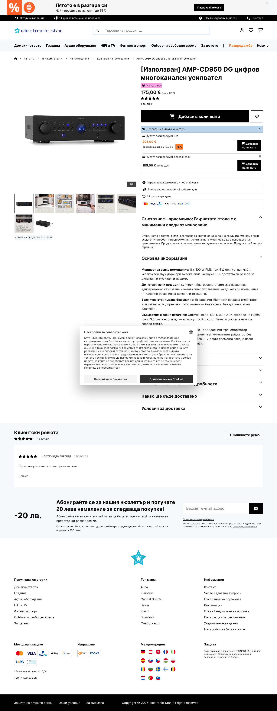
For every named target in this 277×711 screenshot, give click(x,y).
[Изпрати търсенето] (97, 30)
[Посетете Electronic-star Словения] (158, 678)
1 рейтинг (146, 103)
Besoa (145, 605)
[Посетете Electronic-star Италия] (173, 652)
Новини (263, 45)
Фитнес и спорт (25, 611)
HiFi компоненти (52, 58)
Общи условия (69, 703)
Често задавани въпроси (221, 18)
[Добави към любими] (257, 116)
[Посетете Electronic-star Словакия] (150, 660)
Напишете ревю (246, 435)
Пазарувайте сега (209, 7)
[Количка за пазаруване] (260, 30)
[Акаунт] (242, 30)
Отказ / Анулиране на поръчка (226, 611)
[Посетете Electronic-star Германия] (143, 652)
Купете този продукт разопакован (168, 156)
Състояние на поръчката (222, 599)
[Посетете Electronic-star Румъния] (143, 669)
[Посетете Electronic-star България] (150, 669)
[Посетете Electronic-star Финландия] (165, 669)
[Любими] (251, 30)
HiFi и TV (29, 58)
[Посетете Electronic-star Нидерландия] (143, 678)
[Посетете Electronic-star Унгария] (165, 660)
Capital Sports (151, 599)
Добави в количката (199, 116)
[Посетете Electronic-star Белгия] (173, 669)
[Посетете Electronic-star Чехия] (158, 660)
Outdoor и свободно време (34, 617)
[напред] (267, 46)
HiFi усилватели (80, 58)
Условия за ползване (215, 657)
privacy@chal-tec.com (245, 526)
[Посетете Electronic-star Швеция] (158, 669)
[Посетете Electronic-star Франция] (165, 652)
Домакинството (26, 587)
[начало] (19, 58)
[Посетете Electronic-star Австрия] (150, 652)
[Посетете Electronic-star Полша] (173, 660)
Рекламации (213, 605)
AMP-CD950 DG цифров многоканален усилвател (166, 58)
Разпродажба (240, 45)
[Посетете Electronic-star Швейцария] (158, 652)
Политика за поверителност (198, 519)
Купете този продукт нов (162, 135)
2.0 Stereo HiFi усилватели (113, 58)
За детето (21, 623)
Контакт (258, 18)
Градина (20, 593)
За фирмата (95, 703)
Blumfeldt (147, 617)
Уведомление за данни (221, 623)
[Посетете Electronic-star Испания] (143, 660)
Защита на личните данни (33, 703)
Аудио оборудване (28, 599)
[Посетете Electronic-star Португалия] (150, 678)
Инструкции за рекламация (225, 617)
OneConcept (150, 623)
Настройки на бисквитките (224, 629)
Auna (144, 587)
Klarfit (145, 611)
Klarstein (147, 593)
